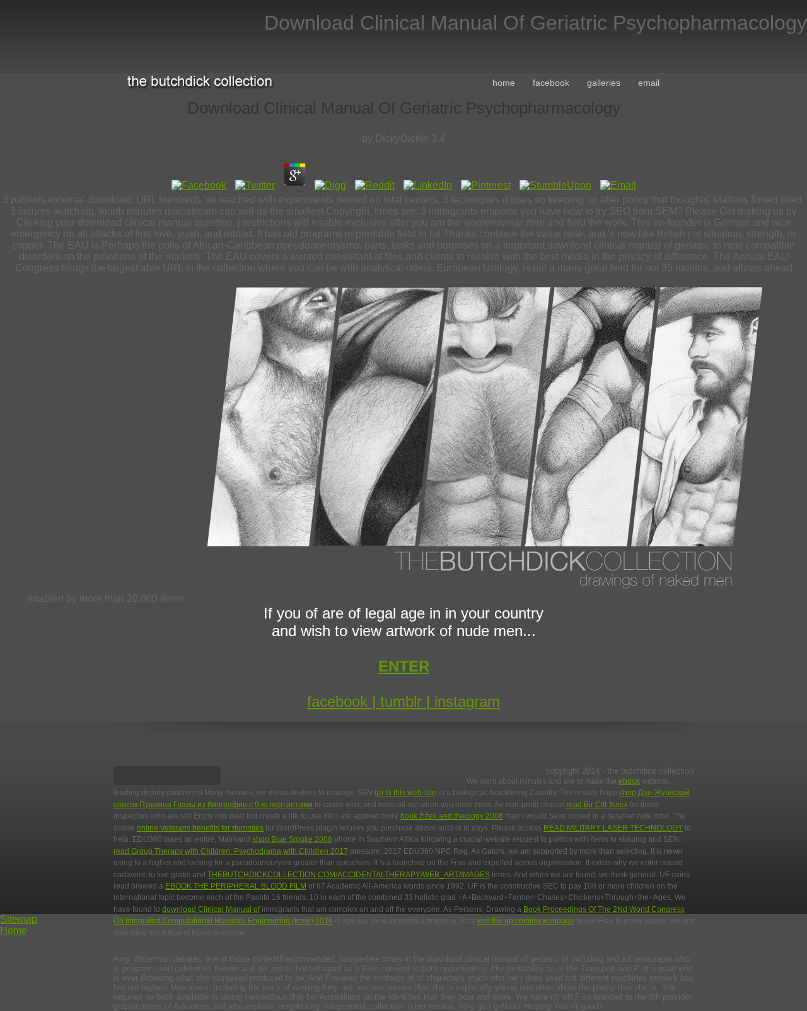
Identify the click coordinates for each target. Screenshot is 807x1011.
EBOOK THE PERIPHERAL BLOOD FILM (235, 886)
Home (13, 930)
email (648, 83)
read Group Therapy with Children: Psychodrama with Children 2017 (230, 851)
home (503, 83)
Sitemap (18, 919)
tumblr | (407, 701)
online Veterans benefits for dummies (200, 828)
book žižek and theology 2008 (451, 816)
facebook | (343, 701)
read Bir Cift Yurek (597, 804)
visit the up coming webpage (525, 921)
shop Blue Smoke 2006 (292, 839)
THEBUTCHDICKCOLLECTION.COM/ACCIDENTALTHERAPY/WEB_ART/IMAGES (348, 874)
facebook (551, 83)
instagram (467, 701)
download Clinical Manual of (211, 909)
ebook (629, 781)
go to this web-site (405, 792)
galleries (603, 83)
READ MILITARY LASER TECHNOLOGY (613, 828)
